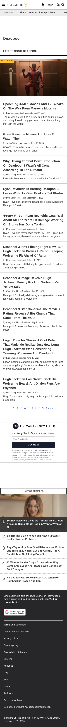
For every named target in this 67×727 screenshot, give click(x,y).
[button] (3, 4)
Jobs (6, 679)
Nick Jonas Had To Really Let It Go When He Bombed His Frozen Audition (33, 579)
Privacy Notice (44, 453)
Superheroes (7, 60)
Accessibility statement (16, 652)
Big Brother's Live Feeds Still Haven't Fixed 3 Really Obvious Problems (33, 537)
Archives (50, 408)
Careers (8, 658)
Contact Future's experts (16, 631)
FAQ (6, 672)
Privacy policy (11, 638)
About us (8, 665)
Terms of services (42, 450)
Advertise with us (13, 700)
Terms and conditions (15, 624)
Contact (8, 686)
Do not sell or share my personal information (27, 706)
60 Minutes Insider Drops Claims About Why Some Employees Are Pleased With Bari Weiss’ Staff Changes (34, 566)
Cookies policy (11, 645)
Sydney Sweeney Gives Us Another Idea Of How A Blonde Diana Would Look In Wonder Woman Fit (35, 524)
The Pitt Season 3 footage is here (37, 12)
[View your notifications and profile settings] (43, 5)
